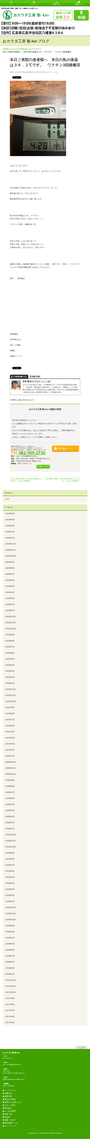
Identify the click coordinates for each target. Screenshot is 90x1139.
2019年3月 (10, 889)
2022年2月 (10, 677)
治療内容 (8, 1096)
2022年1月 (10, 683)
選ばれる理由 (10, 1099)
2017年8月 (10, 1004)
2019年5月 (10, 877)
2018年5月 (10, 950)
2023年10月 (11, 556)
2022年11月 (11, 623)
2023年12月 (11, 544)
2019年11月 (11, 841)
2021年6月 (10, 726)
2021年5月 (10, 732)
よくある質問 (10, 1111)
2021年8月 (10, 714)
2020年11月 (11, 768)
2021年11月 (11, 695)
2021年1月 (10, 756)
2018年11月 (11, 914)
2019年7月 (10, 865)
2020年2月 (10, 823)
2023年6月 (10, 580)
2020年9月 (10, 780)
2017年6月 (10, 1017)
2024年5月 (10, 514)
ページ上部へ (81, 1047)
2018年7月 (10, 938)
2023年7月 (10, 574)
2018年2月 (10, 968)
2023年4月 (10, 592)
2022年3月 (10, 671)
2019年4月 (10, 883)
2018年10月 (11, 920)
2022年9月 (10, 635)
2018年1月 (10, 974)
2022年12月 (11, 617)
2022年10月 (11, 629)
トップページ (10, 1090)
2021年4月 (10, 738)
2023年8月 (10, 568)
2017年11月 (11, 986)
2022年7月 (10, 647)
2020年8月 (10, 786)
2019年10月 (11, 847)
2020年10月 (11, 774)
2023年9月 (10, 562)
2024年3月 (10, 526)
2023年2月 (10, 604)
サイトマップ (10, 1126)
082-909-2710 (32, 452)
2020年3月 (10, 817)
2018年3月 (10, 962)
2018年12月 (11, 907)
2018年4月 (10, 956)
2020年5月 (10, 804)
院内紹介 (8, 1108)
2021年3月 (10, 744)
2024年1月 (10, 538)
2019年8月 (10, 859)
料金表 (7, 1117)
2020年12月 (11, 762)
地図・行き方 (44, 466)
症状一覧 (8, 1114)
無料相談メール (65, 448)
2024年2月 (10, 532)
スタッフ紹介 (10, 1105)
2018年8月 (10, 932)
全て (56, 72)
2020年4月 (10, 810)
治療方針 (8, 1093)
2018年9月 (10, 926)
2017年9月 (10, 998)
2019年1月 (10, 901)
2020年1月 (10, 829)
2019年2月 (10, 895)
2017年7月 (10, 1010)
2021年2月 (10, 750)
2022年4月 (10, 665)
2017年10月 (11, 992)
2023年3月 (10, 598)
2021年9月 (10, 707)
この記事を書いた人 (20, 376)
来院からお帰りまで (12, 1102)
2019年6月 (10, 871)
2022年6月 (10, 653)
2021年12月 (11, 689)
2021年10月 (11, 701)
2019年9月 (10, 853)
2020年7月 (10, 792)
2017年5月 (10, 1023)
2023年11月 (11, 550)
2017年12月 (11, 980)
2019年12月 (11, 835)
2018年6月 (10, 944)
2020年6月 (10, 798)
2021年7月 (10, 720)
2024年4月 (10, 520)
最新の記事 (36, 376)
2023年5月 (10, 586)
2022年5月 (10, 659)
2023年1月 (10, 610)
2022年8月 (10, 641)
